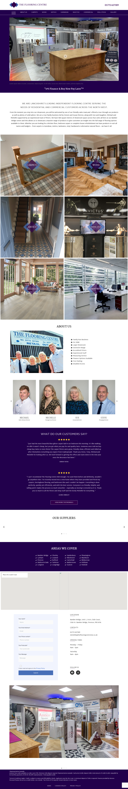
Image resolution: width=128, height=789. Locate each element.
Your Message (23, 654)
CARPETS (32, 165)
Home (14, 12)
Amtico (53, 12)
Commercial (88, 12)
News (49, 786)
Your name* (22, 619)
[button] (11, 401)
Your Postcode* (23, 645)
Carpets (34, 12)
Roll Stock (101, 12)
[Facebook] (72, 672)
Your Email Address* (24, 627)
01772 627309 (112, 5)
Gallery (113, 12)
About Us (23, 12)
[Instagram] (78, 672)
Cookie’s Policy (60, 786)
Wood (44, 12)
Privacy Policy (40, 668)
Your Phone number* (24, 636)
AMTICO (32, 227)
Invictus (76, 12)
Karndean (64, 12)
